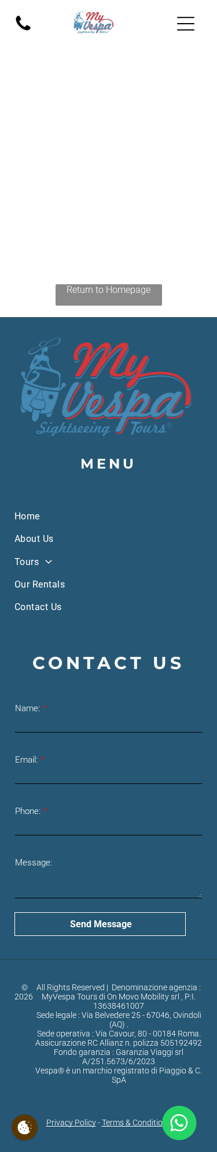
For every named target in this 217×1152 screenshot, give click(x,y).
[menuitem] (108, 516)
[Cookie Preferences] (25, 1127)
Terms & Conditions (136, 1122)
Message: (33, 862)
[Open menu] (185, 23)
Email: (26, 760)
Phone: (28, 811)
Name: (27, 708)
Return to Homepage (108, 289)
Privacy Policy (71, 1122)
